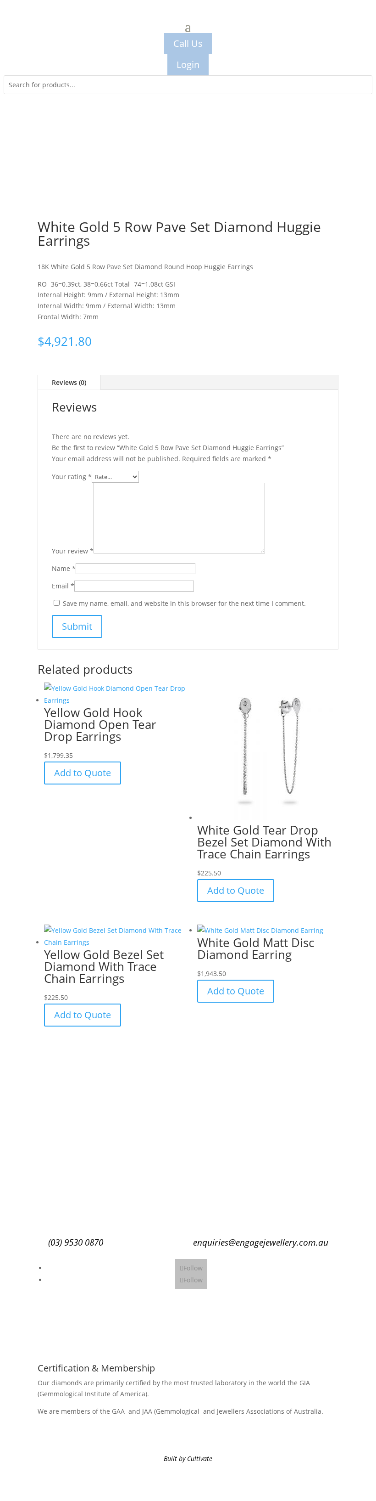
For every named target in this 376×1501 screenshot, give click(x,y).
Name (64, 568)
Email (63, 585)
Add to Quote (82, 773)
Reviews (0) (69, 382)
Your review (73, 551)
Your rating (72, 476)
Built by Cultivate (188, 1458)
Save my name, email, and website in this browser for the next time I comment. (184, 603)
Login (188, 64)
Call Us (188, 43)
